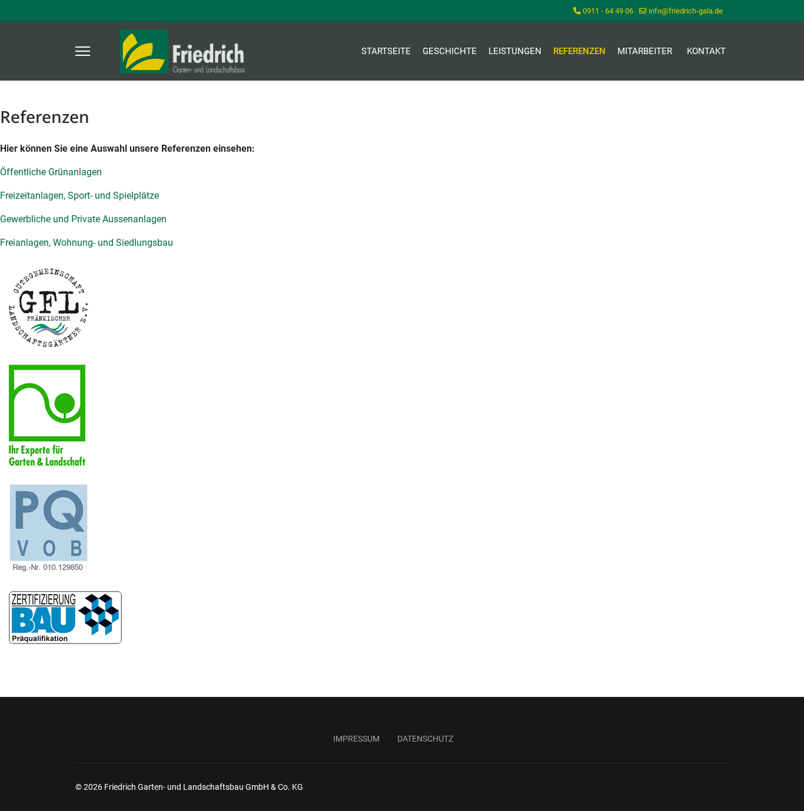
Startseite (386, 51)
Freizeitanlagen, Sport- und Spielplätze (80, 195)
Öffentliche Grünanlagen (51, 172)
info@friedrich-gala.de (686, 10)
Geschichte (450, 51)
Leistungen (515, 51)
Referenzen (579, 51)
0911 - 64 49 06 (608, 10)
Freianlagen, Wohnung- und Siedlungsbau (86, 242)
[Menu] (82, 51)
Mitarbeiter (644, 51)
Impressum (356, 738)
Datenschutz (425, 738)
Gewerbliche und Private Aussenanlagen (84, 219)
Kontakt (706, 51)
